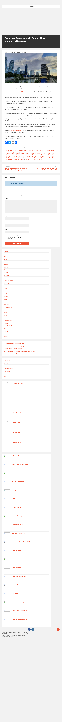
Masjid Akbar (7, 371)
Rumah (5, 312)
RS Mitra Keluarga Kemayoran (20, 464)
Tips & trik (6, 323)
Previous (7, 166)
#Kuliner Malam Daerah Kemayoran (28, 152)
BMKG (37, 86)
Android (6, 251)
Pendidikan (6, 304)
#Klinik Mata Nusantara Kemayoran (37, 149)
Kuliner (5, 288)
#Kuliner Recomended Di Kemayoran (46, 152)
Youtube (6, 336)
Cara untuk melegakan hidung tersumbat (13, 348)
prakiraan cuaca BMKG (18, 92)
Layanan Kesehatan (8, 368)
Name (6, 216)
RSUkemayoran (16, 593)
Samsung (6, 315)
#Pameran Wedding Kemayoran (25, 157)
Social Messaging (8, 320)
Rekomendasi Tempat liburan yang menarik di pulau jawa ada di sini (20, 351)
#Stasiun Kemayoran (37, 159)
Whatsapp (6, 331)
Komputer (6, 278)
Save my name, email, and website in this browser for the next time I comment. (16, 237)
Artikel (5, 254)
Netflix (5, 299)
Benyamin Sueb (17, 402)
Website (7, 229)
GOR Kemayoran (16, 498)
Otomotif (6, 302)
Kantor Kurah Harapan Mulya (19, 610)
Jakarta (27, 147)
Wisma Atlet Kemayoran (18, 481)
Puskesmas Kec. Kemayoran (19, 602)
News (10, 45)
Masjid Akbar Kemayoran (18, 533)
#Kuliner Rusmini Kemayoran (13, 153)
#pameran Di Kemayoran (25, 155)
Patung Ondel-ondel (17, 524)
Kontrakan (6, 283)
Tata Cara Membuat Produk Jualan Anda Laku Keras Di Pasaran (19, 354)
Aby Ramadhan (17, 432)
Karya (5, 270)
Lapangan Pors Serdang (18, 490)
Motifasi (6, 294)
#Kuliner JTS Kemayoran (50, 150)
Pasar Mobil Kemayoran (9, 374)
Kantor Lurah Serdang (17, 550)
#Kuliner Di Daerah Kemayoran (20, 150)
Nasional (6, 296)
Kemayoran (17, 147)
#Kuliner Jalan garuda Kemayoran (35, 150)
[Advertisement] (31, 22)
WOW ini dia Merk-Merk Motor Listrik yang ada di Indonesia (18, 346)
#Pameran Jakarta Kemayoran (19, 156)
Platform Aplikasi (8, 307)
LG (4, 291)
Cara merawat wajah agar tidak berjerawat (14, 343)
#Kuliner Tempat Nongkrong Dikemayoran (30, 153)
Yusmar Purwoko (17, 412)
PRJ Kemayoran (16, 473)
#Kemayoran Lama (24, 149)
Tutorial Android (8, 326)
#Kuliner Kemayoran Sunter (12, 152)
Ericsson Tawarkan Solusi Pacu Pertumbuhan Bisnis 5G (47, 169)
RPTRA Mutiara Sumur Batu (19, 576)
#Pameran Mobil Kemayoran (45, 156)
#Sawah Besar (28, 159)
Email (7, 223)
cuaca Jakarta (8, 88)
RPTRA (5, 376)
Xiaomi (5, 334)
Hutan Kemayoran (16, 507)
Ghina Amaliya (17, 442)
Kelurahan (6, 366)
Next (55, 166)
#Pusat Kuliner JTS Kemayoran (41, 157)
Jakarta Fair (7, 267)
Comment (8, 198)
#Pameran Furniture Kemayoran (39, 155)
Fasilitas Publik (7, 360)
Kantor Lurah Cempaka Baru (19, 619)
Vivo (5, 328)
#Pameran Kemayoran (32, 156)
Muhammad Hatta (18, 383)
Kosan (5, 286)
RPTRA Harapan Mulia (17, 567)
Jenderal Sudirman (18, 392)
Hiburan (6, 363)
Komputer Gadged (8, 280)
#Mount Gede (16, 155)
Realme (6, 310)
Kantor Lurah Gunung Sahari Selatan (21, 541)
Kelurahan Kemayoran (17, 584)
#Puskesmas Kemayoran (18, 159)
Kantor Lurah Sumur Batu (18, 559)
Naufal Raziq (16, 422)
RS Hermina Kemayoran (18, 456)
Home (6, 45)
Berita (22, 147)
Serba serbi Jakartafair (9, 318)
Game (5, 259)
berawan (7, 94)
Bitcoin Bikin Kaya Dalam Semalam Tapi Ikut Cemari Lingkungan (16, 169)
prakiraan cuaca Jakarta (15, 130)
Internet (6, 262)
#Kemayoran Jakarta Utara (12, 149)
